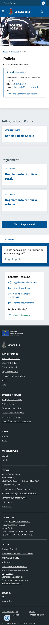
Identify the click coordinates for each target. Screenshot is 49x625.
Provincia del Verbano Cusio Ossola (17, 553)
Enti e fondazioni (9, 367)
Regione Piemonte (10, 3)
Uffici (4, 384)
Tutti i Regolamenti (24, 224)
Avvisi (4, 440)
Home (5, 51)
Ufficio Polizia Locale (16, 72)
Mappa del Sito (37, 614)
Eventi (4, 460)
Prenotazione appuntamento (15, 580)
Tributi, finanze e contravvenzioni (16, 421)
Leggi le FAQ (7, 573)
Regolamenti (10, 168)
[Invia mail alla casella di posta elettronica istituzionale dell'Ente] (21, 489)
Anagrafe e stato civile (12, 399)
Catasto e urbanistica (11, 408)
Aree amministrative (11, 358)
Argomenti (15, 51)
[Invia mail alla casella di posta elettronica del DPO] (19, 521)
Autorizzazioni (8, 404)
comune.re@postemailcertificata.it (22, 93)
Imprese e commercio (11, 417)
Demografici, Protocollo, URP (14, 497)
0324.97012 (20, 83)
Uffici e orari (7, 502)
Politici (4, 380)
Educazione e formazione (13, 412)
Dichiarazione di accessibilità (14, 566)
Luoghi (5, 455)
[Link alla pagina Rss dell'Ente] (3, 597)
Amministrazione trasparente (15, 570)
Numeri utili (7, 506)
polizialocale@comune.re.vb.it (25, 87)
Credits (16, 614)
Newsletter (7, 601)
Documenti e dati (9, 362)
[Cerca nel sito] (40, 11)
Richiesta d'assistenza (12, 583)
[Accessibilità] (7, 618)
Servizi (32, 611)
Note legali (6, 562)
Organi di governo (10, 371)
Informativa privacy (10, 557)
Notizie (5, 436)
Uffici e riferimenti (12, 130)
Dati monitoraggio (10, 611)
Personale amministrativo (13, 376)
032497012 (15, 484)
